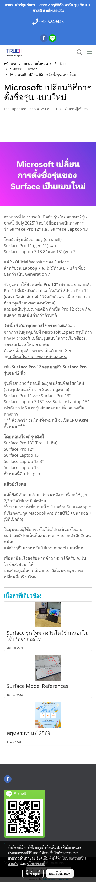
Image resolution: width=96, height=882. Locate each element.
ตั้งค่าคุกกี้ (33, 873)
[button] (78, 52)
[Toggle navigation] (89, 52)
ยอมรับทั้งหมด (60, 873)
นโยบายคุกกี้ (36, 863)
